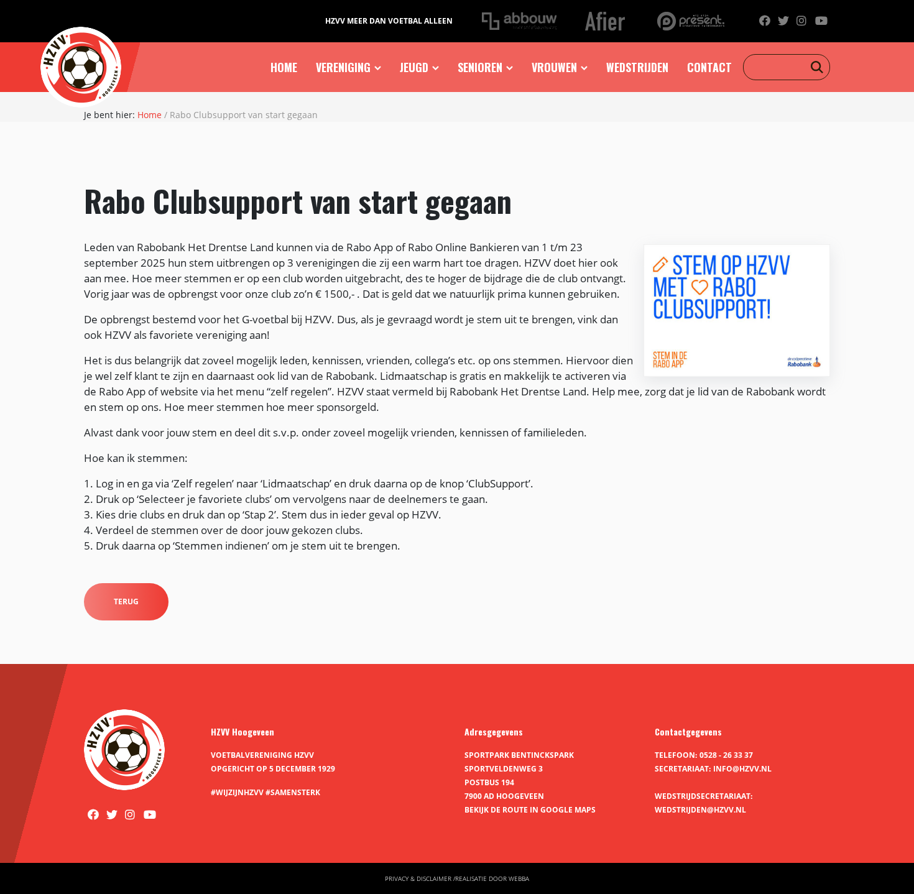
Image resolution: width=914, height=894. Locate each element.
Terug (126, 601)
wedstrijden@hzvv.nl (700, 809)
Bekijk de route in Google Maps (530, 809)
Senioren (480, 67)
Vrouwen (554, 67)
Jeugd (414, 67)
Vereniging (343, 67)
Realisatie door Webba (492, 878)
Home (283, 67)
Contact (709, 67)
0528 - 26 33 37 (726, 755)
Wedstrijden (637, 67)
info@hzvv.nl (742, 768)
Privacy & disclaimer (418, 878)
